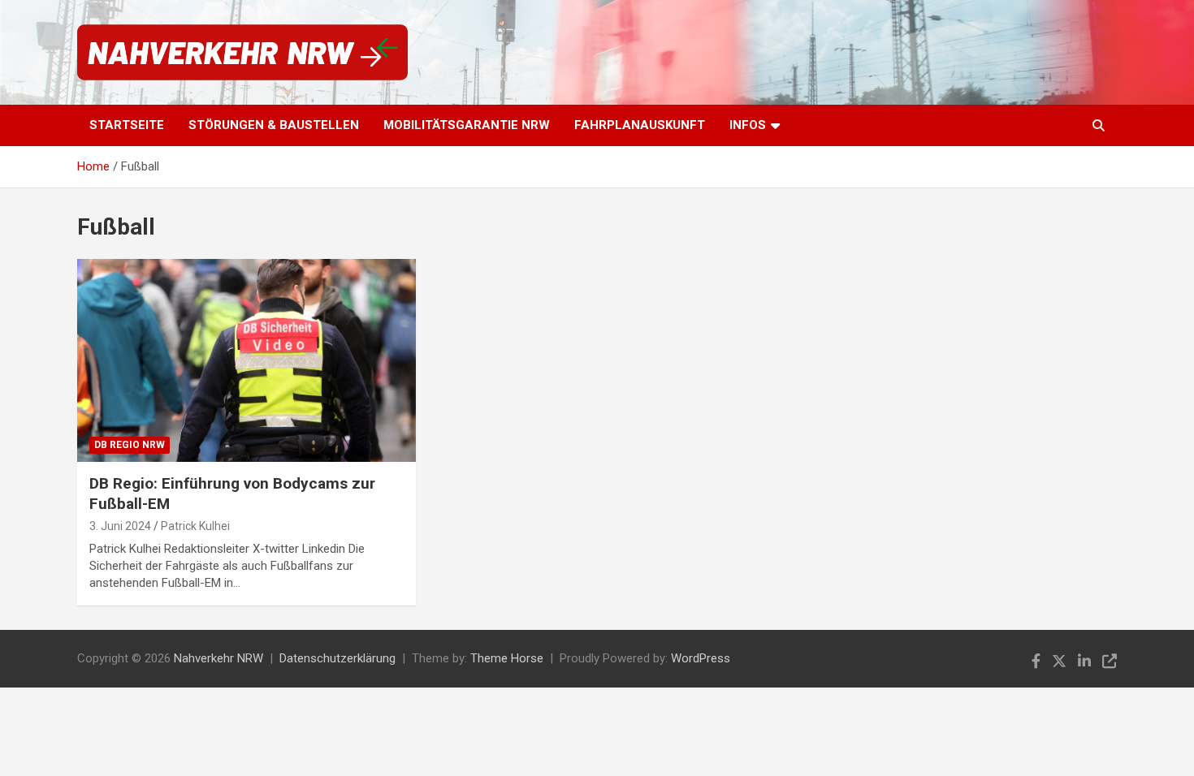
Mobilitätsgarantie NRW (466, 125)
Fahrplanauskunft (639, 125)
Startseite (126, 125)
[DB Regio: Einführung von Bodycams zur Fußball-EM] (246, 360)
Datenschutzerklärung (337, 658)
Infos (747, 125)
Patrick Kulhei (195, 525)
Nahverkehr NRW (218, 658)
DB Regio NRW (129, 445)
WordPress (700, 658)
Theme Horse (506, 658)
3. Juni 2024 (120, 525)
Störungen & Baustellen (273, 125)
